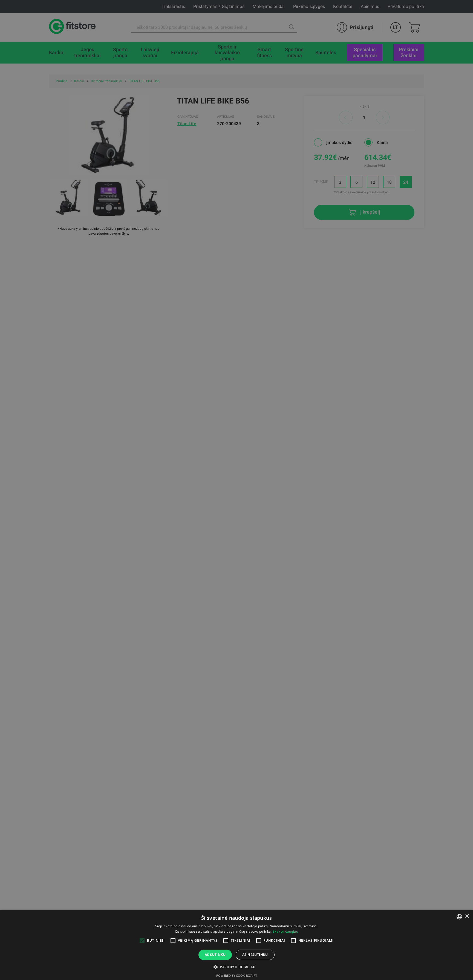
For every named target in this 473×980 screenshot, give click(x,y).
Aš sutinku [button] (215, 954)
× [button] (467, 916)
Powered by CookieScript (236, 975)
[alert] (236, 490)
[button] (236, 967)
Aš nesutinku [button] (255, 954)
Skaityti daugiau (285, 931)
